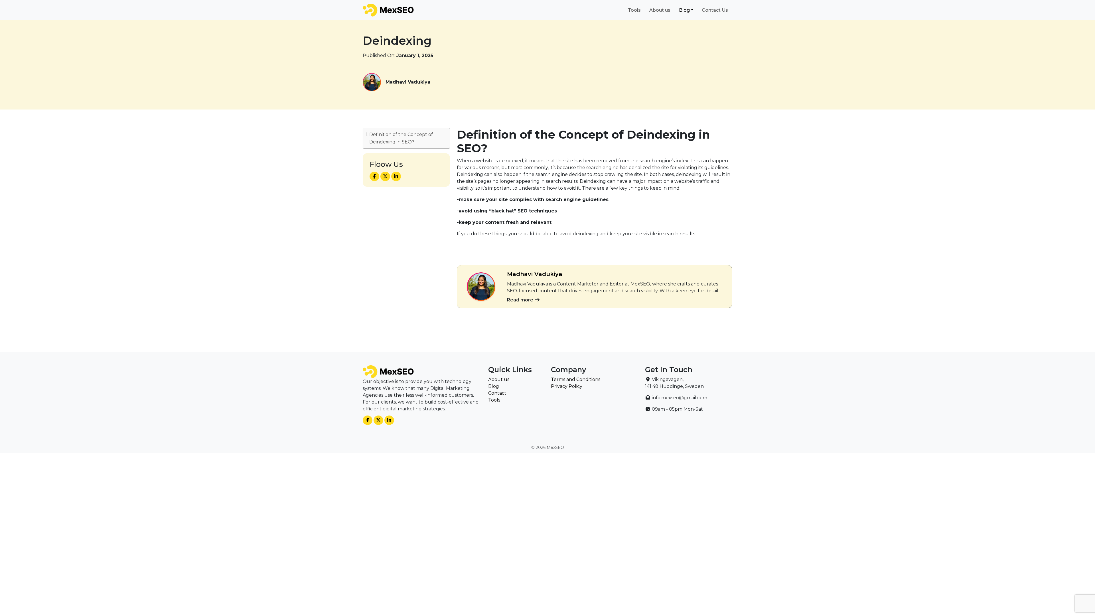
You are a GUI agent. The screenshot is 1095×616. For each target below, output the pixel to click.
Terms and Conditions (575, 379)
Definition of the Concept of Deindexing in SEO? (401, 138)
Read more (520, 300)
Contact (497, 393)
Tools (634, 10)
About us (659, 10)
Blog (684, 10)
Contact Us (715, 10)
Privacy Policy (566, 386)
